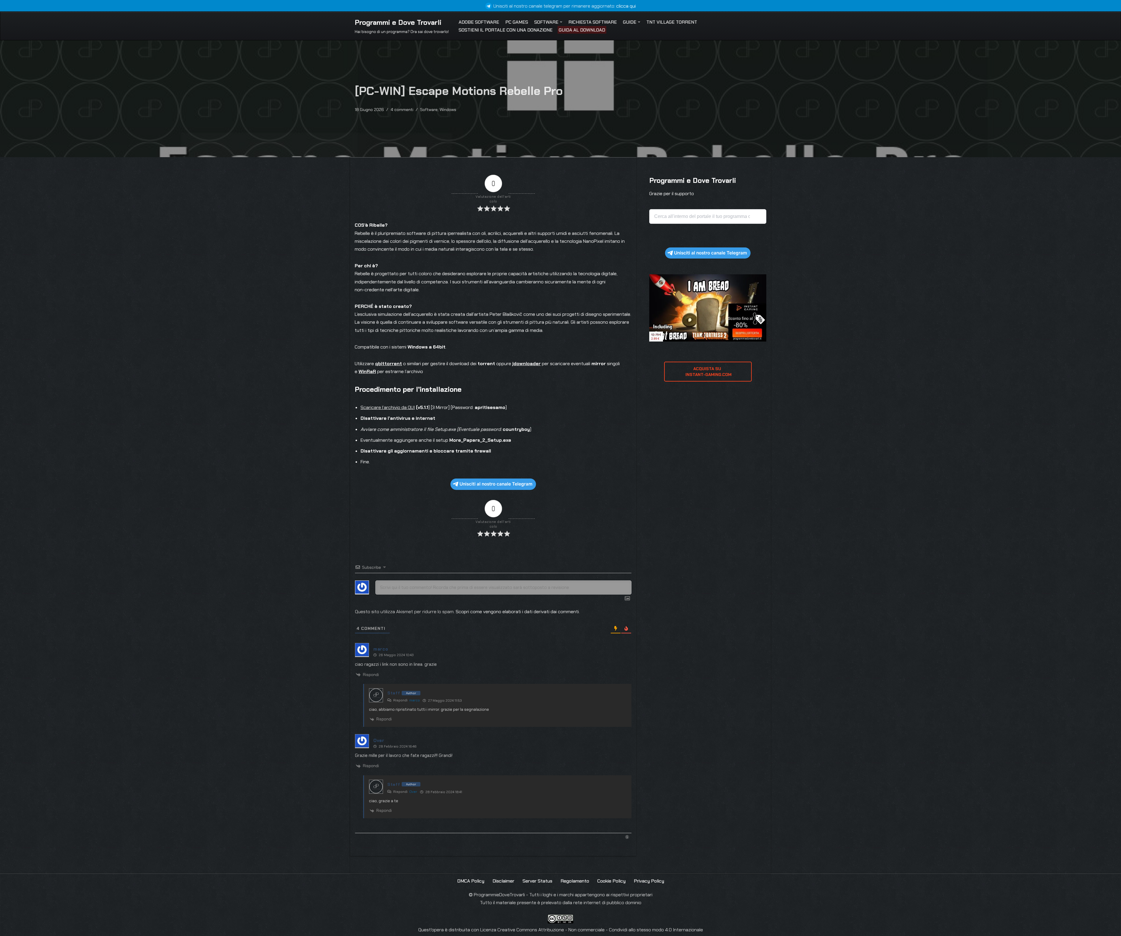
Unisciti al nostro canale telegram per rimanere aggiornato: (564, 6)
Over (413, 791)
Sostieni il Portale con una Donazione (506, 30)
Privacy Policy (649, 881)
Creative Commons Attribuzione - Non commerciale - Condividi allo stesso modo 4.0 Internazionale (600, 930)
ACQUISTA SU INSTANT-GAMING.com (708, 371)
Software (429, 109)
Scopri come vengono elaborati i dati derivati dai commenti (517, 612)
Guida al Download (582, 30)
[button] (561, 22)
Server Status (537, 881)
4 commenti (402, 109)
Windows (448, 109)
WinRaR (367, 371)
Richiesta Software (592, 22)
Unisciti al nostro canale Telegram (495, 484)
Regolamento (574, 881)
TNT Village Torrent (671, 22)
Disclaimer (503, 881)
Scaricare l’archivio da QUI (388, 407)
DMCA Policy (470, 881)
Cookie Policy (611, 881)
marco (414, 700)
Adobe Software (479, 22)
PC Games (516, 22)
